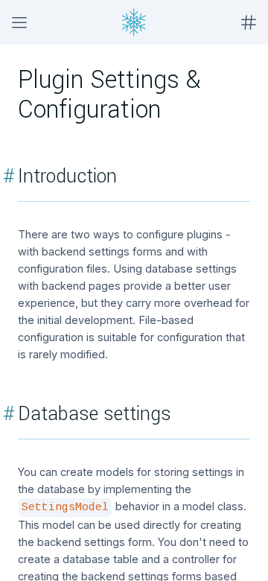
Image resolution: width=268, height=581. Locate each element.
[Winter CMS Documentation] (134, 22)
